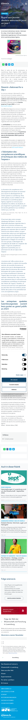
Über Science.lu (6, 689)
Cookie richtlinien (7, 703)
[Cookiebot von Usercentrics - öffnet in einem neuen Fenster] (20, 329)
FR (22, 3)
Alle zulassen (14, 379)
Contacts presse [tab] (9, 439)
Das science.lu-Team (7, 691)
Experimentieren (6, 677)
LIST (20, 500)
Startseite (4, 9)
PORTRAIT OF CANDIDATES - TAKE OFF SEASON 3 (14, 556)
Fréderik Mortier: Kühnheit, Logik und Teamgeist (14, 524)
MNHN (2, 500)
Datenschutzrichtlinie (13, 653)
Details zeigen (19, 375)
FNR (2, 535)
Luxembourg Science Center (12, 500)
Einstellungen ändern (14, 598)
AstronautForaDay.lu (6, 106)
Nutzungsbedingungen (8, 697)
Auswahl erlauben (14, 384)
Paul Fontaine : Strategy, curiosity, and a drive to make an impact (12, 559)
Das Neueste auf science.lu (9, 664)
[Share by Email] (12, 64)
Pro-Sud (24, 500)
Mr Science (4, 683)
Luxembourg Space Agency (13, 26)
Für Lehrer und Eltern (7, 680)
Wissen (3, 674)
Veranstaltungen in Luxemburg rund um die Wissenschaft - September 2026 (13, 491)
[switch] (24, 359)
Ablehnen (14, 389)
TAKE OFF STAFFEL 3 (13, 521)
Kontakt (4, 694)
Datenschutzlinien (7, 700)
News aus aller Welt (7, 670)
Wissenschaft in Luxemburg (9, 667)
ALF (5, 535)
